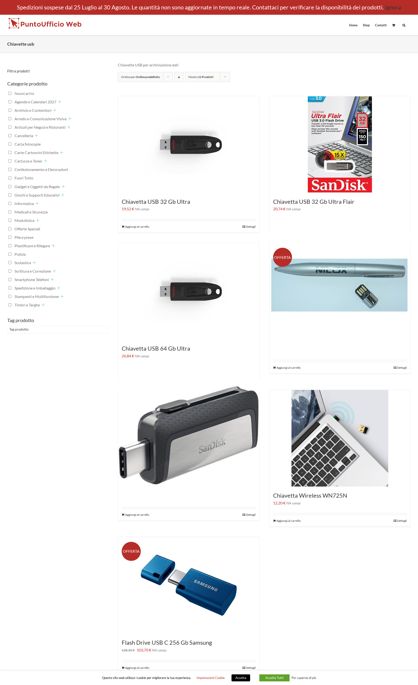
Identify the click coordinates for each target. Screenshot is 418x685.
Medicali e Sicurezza (31, 212)
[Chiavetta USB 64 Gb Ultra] (188, 291)
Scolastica (23, 262)
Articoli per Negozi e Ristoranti (40, 127)
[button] (404, 25)
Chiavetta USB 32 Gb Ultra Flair (313, 201)
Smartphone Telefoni (32, 279)
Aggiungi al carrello (137, 226)
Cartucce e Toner (28, 161)
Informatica (24, 203)
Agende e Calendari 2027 (35, 101)
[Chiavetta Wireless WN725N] (340, 438)
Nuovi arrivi (24, 93)
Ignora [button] (393, 7)
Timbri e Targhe (27, 305)
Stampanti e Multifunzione (37, 296)
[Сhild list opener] (59, 101)
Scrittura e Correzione (33, 271)
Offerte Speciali (27, 228)
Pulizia (20, 254)
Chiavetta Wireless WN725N (310, 495)
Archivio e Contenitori (33, 110)
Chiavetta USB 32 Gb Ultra (156, 201)
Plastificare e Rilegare (32, 245)
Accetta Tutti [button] (274, 678)
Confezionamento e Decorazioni (41, 169)
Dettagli (251, 226)
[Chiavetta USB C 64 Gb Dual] (188, 435)
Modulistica (24, 220)
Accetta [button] (240, 678)
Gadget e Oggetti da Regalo (37, 186)
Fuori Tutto (24, 178)
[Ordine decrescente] (179, 77)
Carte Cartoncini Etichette (36, 152)
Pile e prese (24, 237)
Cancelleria (24, 135)
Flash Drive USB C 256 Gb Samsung (167, 642)
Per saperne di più (303, 678)
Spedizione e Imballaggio (35, 288)
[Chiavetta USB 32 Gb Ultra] (188, 144)
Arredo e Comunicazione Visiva (41, 118)
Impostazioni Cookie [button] (211, 678)
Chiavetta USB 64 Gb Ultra (156, 348)
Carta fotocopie (28, 144)
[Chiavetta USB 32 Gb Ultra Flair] (340, 144)
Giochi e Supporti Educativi (37, 195)
